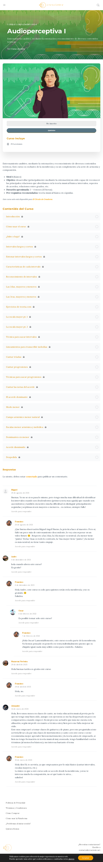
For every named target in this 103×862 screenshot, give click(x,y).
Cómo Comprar (12, 813)
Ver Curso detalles (16, 49)
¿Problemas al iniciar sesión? (18, 823)
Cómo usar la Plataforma (16, 818)
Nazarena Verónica (19, 661)
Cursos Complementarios (22, 24)
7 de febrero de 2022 (31, 636)
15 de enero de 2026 (23, 760)
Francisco (19, 521)
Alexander (15, 706)
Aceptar (85, 858)
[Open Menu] (4, 5)
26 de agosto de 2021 (20, 493)
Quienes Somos (12, 829)
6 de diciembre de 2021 (24, 585)
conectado (31, 476)
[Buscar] (98, 5)
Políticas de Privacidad (15, 803)
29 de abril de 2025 (19, 664)
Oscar (21, 610)
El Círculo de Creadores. (43, 199)
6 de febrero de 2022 (27, 614)
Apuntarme (51, 130)
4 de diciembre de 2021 (21, 559)
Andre (13, 556)
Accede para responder (21, 511)
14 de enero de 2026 (19, 709)
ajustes (71, 859)
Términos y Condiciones (16, 808)
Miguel (14, 490)
